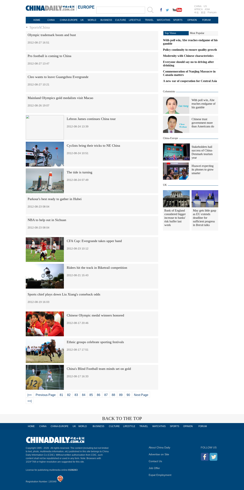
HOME (36, 20)
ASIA (207, 9)
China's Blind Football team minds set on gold (99, 369)
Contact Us (155, 461)
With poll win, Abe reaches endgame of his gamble (203, 103)
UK (82, 20)
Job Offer (154, 468)
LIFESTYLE (135, 20)
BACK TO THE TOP (122, 418)
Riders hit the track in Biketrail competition (97, 268)
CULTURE (120, 20)
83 (76, 395)
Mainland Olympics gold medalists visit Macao (60, 98)
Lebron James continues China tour (91, 119)
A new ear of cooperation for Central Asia (190, 81)
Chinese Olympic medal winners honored (95, 315)
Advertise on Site (159, 454)
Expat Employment (160, 474)
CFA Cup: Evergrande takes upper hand (94, 241)
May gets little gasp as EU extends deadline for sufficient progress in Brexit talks (204, 218)
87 (106, 395)
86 (98, 395)
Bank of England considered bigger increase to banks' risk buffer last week (175, 218)
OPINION (192, 20)
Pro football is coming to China (49, 56)
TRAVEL (149, 20)
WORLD (92, 20)
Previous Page (46, 395)
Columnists (169, 91)
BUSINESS (106, 20)
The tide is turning (79, 172)
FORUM (206, 20)
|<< (29, 395)
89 (121, 395)
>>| (29, 401)
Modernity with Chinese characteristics (188, 55)
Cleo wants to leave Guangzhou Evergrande (58, 77)
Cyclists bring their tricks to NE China (93, 145)
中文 (196, 12)
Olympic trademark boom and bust (52, 35)
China (45, 27)
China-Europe (170, 138)
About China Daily (159, 447)
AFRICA (198, 9)
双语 (203, 12)
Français (212, 12)
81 (61, 395)
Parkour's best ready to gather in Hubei (55, 199)
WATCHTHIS (163, 20)
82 (69, 395)
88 (113, 395)
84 (83, 395)
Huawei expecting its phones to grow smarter (203, 169)
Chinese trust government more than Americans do (203, 122)
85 (91, 395)
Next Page (141, 395)
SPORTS (177, 20)
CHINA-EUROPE (69, 20)
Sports (34, 27)
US (205, 6)
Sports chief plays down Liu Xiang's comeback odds (64, 294)
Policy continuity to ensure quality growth (190, 49)
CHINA (197, 6)
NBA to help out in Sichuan (47, 220)
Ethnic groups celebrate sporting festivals (95, 342)
